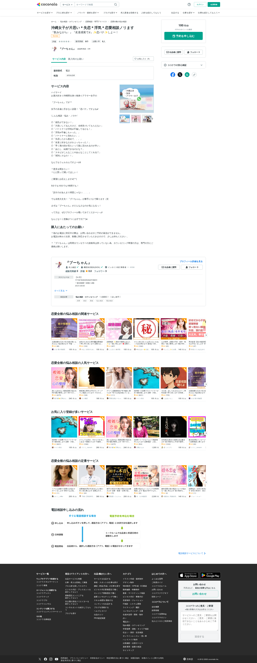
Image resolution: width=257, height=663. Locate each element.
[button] (183, 65)
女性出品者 (71, 75)
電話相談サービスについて (191, 553)
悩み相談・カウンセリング (71, 21)
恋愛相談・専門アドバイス (96, 21)
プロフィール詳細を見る (191, 261)
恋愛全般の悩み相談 (119, 21)
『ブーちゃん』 (79, 262)
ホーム (54, 21)
